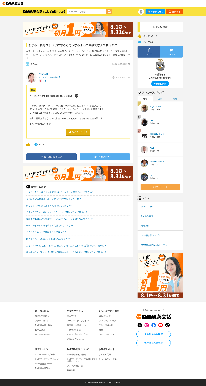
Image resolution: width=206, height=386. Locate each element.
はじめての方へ (42, 316)
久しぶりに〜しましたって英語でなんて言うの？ (49, 205)
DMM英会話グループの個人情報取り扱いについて (82, 360)
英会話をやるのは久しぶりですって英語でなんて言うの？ (53, 198)
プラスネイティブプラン (78, 320)
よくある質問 (147, 216)
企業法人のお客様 (153, 334)
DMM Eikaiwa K (157, 134)
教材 (101, 329)
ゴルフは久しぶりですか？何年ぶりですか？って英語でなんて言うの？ (60, 192)
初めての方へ (147, 206)
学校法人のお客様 (153, 342)
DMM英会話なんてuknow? (47, 359)
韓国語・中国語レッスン (78, 325)
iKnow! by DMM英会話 (45, 354)
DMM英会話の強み (43, 325)
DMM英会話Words (43, 363)
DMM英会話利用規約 (76, 354)
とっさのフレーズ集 (108, 359)
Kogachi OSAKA (157, 161)
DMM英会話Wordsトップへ (154, 245)
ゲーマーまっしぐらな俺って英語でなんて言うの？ (50, 225)
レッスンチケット (107, 334)
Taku (152, 120)
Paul (152, 147)
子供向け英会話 (74, 329)
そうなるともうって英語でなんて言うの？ (46, 232)
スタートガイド (42, 320)
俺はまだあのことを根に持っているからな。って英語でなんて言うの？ (60, 218)
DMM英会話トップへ (151, 235)
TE (151, 175)
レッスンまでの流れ (108, 320)
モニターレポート (43, 334)
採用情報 (71, 370)
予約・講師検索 (106, 325)
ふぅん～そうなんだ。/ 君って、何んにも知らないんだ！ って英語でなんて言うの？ (66, 245)
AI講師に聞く (157, 11)
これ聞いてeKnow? (75, 339)
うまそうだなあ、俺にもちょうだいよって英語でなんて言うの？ (56, 212)
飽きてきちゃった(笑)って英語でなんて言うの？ (49, 238)
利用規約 (145, 225)
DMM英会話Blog (42, 368)
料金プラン (72, 316)
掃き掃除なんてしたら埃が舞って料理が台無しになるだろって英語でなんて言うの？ (66, 252)
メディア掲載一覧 (75, 365)
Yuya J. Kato (155, 106)
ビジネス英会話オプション (79, 334)
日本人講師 (40, 329)
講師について (105, 316)
